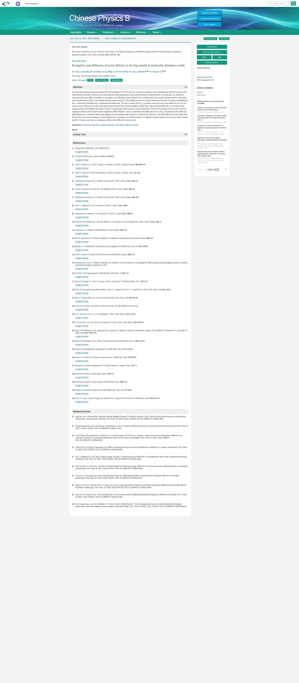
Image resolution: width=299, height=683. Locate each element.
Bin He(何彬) (95, 72)
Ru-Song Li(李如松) (137, 72)
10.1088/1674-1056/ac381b (131, 469)
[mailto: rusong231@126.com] (147, 71)
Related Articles (212, 63)
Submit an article (209, 13)
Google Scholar (81, 152)
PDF (90, 80)
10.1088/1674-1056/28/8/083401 (122, 38)
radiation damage (107, 125)
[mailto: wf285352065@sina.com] (164, 71)
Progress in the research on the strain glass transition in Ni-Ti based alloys (212, 109)
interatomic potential (90, 125)
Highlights (76, 32)
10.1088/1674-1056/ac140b (111, 497)
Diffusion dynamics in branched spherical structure (152, 426)
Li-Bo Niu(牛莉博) (120, 72)
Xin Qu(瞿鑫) (107, 72)
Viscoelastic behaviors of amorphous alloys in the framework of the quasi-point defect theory (212, 118)
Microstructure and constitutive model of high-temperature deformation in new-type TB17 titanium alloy (211, 154)
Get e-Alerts (209, 24)
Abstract (200, 92)
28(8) (90, 38)
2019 (84, 38)
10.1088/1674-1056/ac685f (152, 419)
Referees (141, 32)
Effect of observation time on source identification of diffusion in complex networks (141, 447)
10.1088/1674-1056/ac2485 (139, 487)
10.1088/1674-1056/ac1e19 (130, 478)
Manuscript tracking (209, 18)
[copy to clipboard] (118, 55)
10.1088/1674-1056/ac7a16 (109, 428)
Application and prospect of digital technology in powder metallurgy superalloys (212, 139)
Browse (91, 32)
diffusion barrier (131, 125)
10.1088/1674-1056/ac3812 (129, 459)
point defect (120, 125)
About (156, 32)
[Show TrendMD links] (226, 169)
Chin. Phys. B (75, 38)
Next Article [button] (224, 38)
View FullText (101, 80)
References (201, 95)
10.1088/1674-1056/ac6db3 (91, 440)
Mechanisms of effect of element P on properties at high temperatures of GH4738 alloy (211, 128)
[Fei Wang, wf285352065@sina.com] (162, 71)
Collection (108, 32)
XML (220, 57)
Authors (124, 32)
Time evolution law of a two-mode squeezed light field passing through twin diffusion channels (135, 495)
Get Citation (116, 80)
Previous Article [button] (210, 38)
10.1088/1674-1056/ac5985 (111, 450)
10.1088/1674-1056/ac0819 (175, 506)
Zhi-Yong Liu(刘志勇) (80, 72)
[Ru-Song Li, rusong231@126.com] (145, 71)
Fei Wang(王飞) (155, 72)
